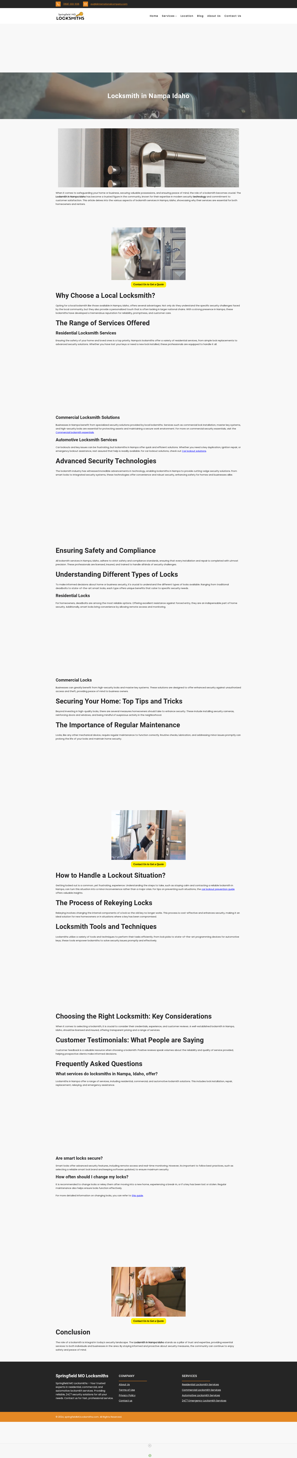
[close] (149, 1445)
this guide (137, 1195)
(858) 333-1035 (71, 4)
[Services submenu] (176, 16)
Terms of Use (127, 1390)
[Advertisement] (148, 49)
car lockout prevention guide (218, 889)
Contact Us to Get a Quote (148, 284)
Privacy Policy (127, 1395)
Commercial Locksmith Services (201, 1390)
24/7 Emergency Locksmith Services (204, 1400)
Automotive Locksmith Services (201, 1395)
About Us (124, 1384)
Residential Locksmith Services (200, 1384)
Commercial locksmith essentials (75, 432)
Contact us (125, 1400)
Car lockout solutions (194, 451)
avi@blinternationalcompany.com (108, 4)
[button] (148, 284)
